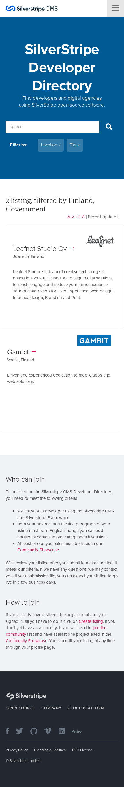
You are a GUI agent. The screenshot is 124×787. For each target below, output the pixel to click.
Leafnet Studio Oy (40, 249)
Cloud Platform (86, 708)
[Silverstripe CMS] (32, 9)
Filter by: (18, 144)
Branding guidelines (50, 750)
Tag (74, 144)
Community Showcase (38, 550)
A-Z (71, 217)
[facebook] (10, 731)
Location (49, 144)
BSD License (82, 750)
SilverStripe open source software (68, 105)
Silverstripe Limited (25, 760)
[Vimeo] (50, 731)
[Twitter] (22, 731)
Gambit (18, 352)
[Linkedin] (64, 731)
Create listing (91, 621)
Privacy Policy (17, 750)
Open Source (20, 708)
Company (51, 708)
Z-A (81, 217)
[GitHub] (36, 731)
